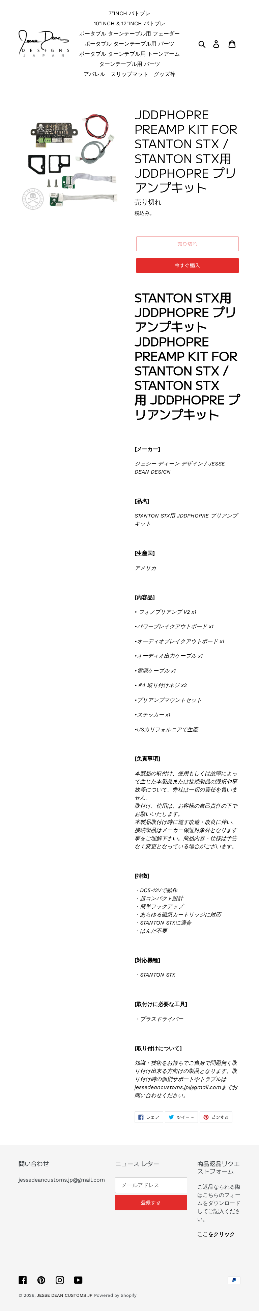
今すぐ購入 (187, 265)
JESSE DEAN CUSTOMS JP (64, 1295)
